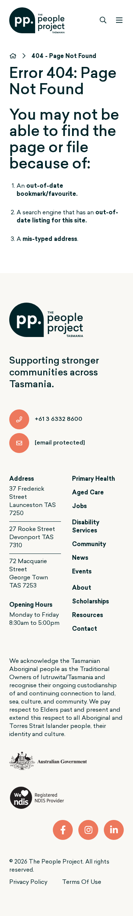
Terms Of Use (81, 882)
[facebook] (63, 830)
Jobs (79, 507)
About (81, 588)
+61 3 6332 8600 (58, 419)
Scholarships (90, 602)
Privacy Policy (28, 882)
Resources (87, 616)
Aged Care (88, 493)
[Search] (103, 20)
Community (89, 545)
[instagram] (88, 830)
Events (82, 572)
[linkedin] (114, 830)
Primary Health (93, 479)
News (80, 558)
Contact (84, 629)
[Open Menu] (119, 20)
